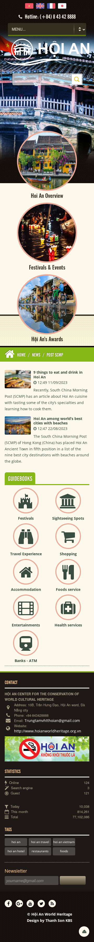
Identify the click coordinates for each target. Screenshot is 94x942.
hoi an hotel (16, 851)
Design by (49, 920)
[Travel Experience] (26, 540)
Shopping (68, 553)
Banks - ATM (26, 660)
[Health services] (68, 611)
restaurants (40, 851)
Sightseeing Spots (68, 518)
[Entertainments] (26, 611)
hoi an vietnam (64, 842)
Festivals (26, 518)
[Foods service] (68, 576)
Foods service (68, 589)
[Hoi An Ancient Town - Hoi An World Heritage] (47, 51)
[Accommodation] (26, 576)
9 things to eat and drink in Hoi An (58, 374)
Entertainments (26, 625)
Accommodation (26, 589)
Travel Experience (26, 553)
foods (64, 851)
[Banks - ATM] (26, 647)
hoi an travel (40, 842)
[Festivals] (26, 504)
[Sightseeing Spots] (68, 504)
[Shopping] (68, 540)
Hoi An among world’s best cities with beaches (57, 421)
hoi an (15, 842)
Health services (68, 625)
